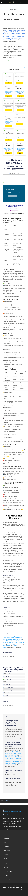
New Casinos (12, 889)
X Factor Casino (13, 40)
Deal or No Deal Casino (10, 30)
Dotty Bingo (7, 863)
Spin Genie (12, 36)
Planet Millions (16, 35)
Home (18, 885)
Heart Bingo (7, 830)
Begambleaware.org (8, 92)
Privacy (13, 887)
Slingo (7, 36)
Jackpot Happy (11, 33)
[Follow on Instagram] (12, 892)
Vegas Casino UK (19, 644)
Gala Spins (6, 842)
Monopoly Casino (8, 834)
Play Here (8, 82)
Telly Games (14, 38)
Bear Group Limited (19, 68)
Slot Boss (6, 859)
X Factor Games (15, 763)
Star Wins (18, 36)
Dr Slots (6, 867)
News (17, 887)
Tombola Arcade (8, 846)
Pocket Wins (7, 850)
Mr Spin (6, 854)
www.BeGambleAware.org (9, 825)
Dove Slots (6, 875)
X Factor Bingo (10, 644)
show (7, 800)
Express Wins (9, 32)
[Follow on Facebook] (4, 892)
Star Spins (6, 838)
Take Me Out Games (17, 642)
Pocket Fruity (14, 641)
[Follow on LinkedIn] (15, 892)
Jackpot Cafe (7, 879)
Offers (20, 153)
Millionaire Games (7, 35)
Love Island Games (20, 33)
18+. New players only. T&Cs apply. (8, 91)
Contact (4, 887)
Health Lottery (10, 637)
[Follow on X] (8, 892)
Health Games (17, 32)
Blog (21, 889)
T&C (9, 887)
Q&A (17, 889)
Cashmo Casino (8, 871)
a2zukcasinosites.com (9, 885)
